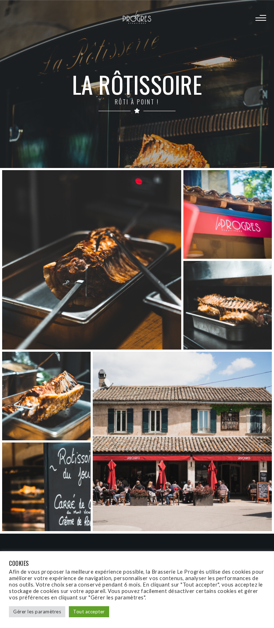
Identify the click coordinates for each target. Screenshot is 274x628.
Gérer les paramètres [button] (37, 611)
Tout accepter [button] (89, 611)
